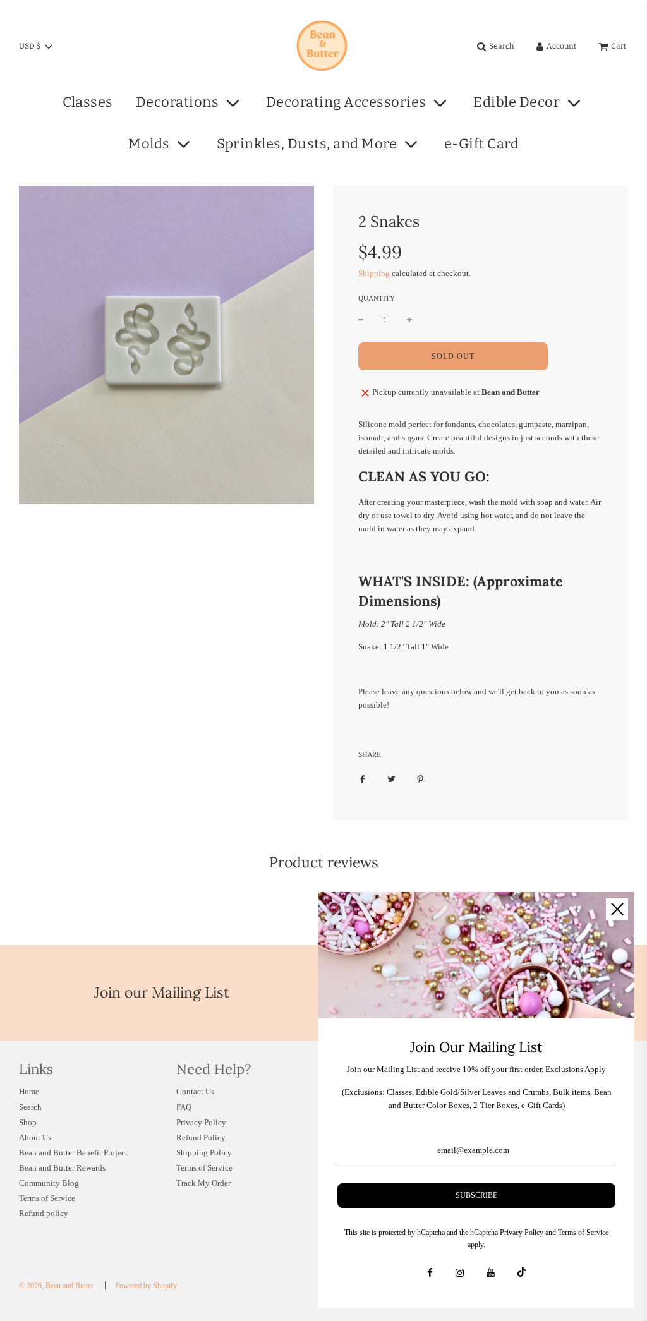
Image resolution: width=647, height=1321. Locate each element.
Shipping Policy (204, 1152)
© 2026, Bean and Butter (56, 1285)
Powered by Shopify (146, 1285)
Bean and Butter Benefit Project (73, 1152)
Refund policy (43, 1213)
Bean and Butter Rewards (62, 1168)
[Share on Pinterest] (420, 779)
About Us (35, 1137)
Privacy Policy (201, 1122)
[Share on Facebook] (362, 779)
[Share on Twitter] (391, 779)
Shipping (374, 273)
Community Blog (49, 1183)
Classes (88, 102)
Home (29, 1091)
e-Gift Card (481, 143)
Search (30, 1107)
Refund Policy (201, 1137)
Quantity (376, 298)
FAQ (183, 1107)
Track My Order (203, 1183)
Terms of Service (47, 1198)
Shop (28, 1122)
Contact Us (195, 1091)
